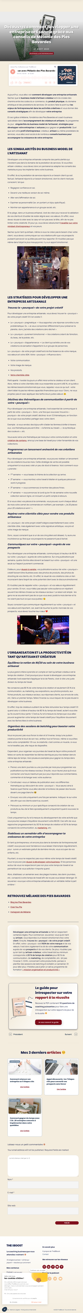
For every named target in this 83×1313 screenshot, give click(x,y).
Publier (66, 1223)
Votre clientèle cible (19, 375)
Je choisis (13, 1302)
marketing (42, 827)
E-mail (11, 1192)
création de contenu (17, 440)
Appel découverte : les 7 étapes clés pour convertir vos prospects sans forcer (61, 1076)
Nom (10, 1179)
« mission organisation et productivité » (41, 969)
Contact (45, 1254)
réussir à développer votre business (43, 862)
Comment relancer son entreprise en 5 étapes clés (25, 1076)
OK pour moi (36, 1302)
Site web (11, 1205)
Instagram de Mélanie (20, 912)
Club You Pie (16, 907)
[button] (4, 1309)
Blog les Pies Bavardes (20, 902)
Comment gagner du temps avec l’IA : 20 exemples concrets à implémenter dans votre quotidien (25, 1116)
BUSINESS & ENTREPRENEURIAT (41, 53)
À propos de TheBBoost (51, 1251)
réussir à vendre (28, 569)
